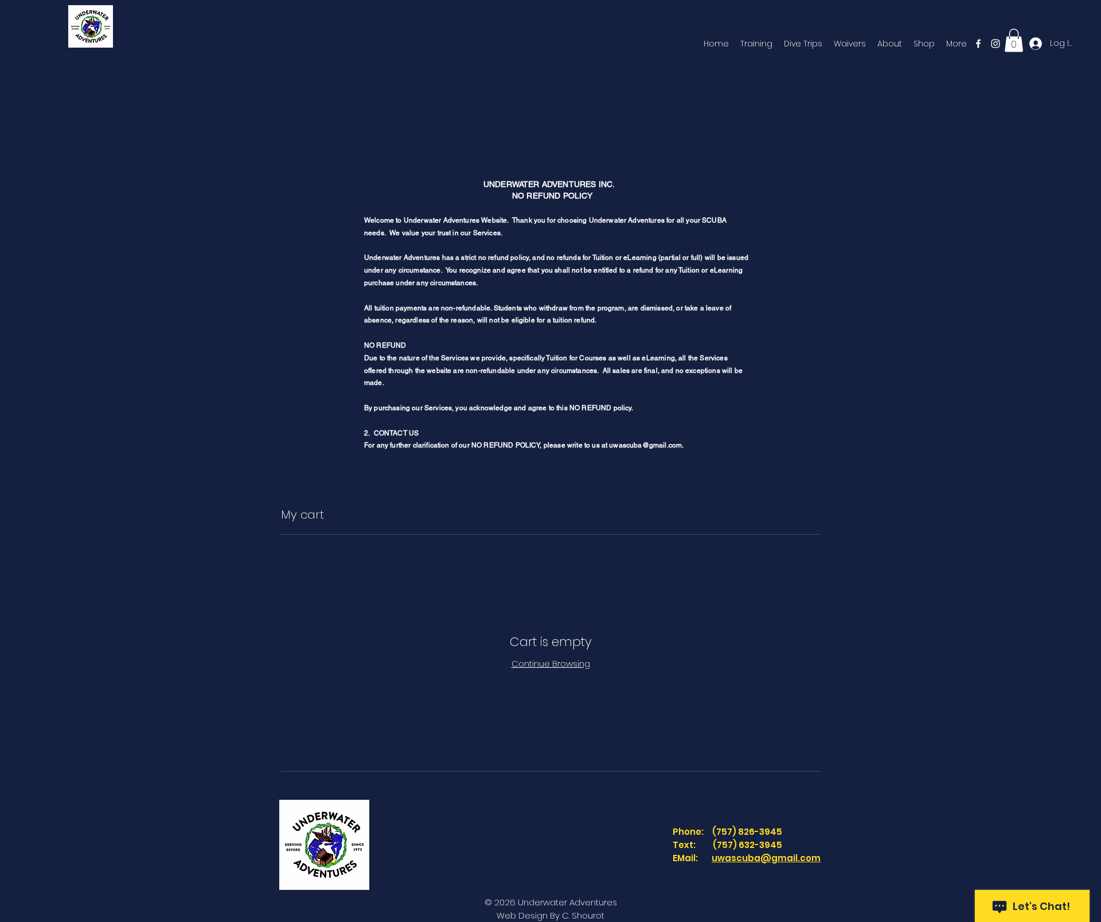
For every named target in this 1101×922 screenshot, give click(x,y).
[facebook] (978, 43)
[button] (1014, 40)
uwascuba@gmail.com (766, 858)
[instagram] (995, 43)
